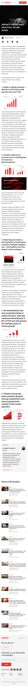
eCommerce (19, 195)
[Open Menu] (3, 2)
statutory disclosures (20, 674)
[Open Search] (12, 2)
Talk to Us (23, 2)
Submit (6, 664)
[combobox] (15, 2)
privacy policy (11, 674)
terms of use (3, 674)
